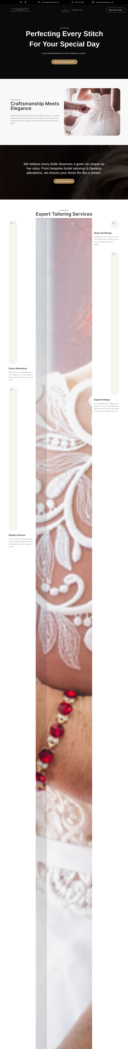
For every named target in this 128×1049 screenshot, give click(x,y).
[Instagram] (21, 2)
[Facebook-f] (25, 2)
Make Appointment (116, 10)
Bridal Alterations (64, 181)
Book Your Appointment (64, 62)
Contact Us (77, 10)
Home (65, 10)
